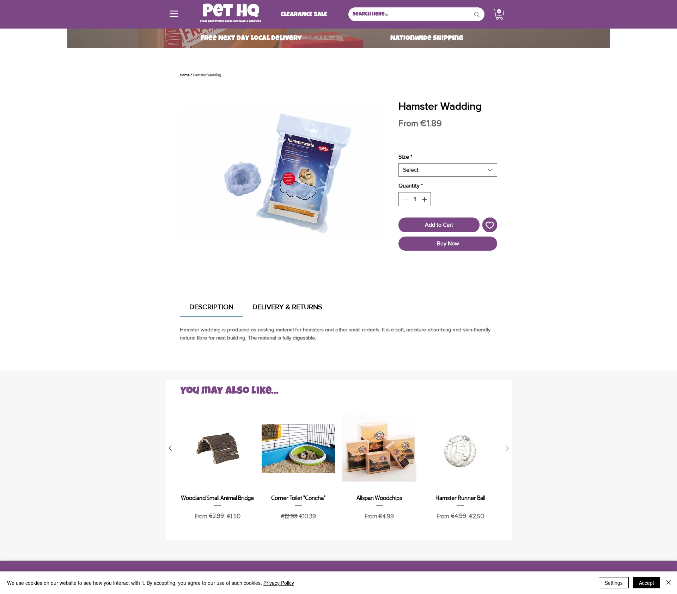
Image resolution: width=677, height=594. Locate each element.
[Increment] (425, 199)
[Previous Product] (170, 448)
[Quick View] (218, 448)
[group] (339, 473)
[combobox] (447, 170)
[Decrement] (404, 199)
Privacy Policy (278, 582)
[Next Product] (507, 448)
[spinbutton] (414, 199)
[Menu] (174, 14)
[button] (499, 14)
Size (405, 157)
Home (185, 74)
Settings (614, 582)
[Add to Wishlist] (489, 225)
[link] (211, 307)
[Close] (668, 582)
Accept (646, 582)
